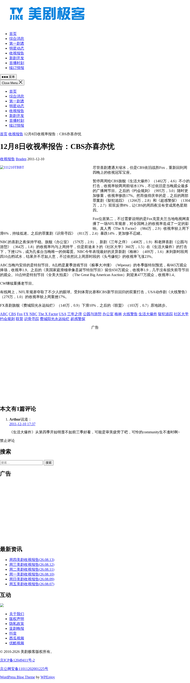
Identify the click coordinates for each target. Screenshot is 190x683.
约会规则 (7, 319)
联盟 (19, 319)
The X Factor (48, 314)
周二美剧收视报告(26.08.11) (31, 569)
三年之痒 (74, 314)
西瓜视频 (16, 638)
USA (62, 314)
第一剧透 (16, 101)
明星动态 (16, 106)
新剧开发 (16, 116)
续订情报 (16, 125)
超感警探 (77, 319)
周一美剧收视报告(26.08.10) (31, 574)
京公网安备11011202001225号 (24, 669)
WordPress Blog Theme (17, 677)
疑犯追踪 (165, 314)
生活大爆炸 (148, 314)
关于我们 (16, 614)
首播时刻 (16, 121)
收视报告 (16, 111)
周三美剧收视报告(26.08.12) (31, 565)
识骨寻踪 (31, 319)
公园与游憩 (92, 314)
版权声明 (16, 619)
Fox (20, 314)
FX (26, 314)
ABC (4, 314)
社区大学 (181, 314)
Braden (21, 159)
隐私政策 (16, 624)
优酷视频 (16, 643)
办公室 (108, 314)
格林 (118, 314)
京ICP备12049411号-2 (17, 660)
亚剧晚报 (16, 628)
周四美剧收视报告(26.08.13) (31, 560)
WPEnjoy (48, 677)
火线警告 (130, 314)
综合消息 (16, 96)
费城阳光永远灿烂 (55, 319)
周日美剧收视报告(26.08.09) (31, 579)
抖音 (13, 633)
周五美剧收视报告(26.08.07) (31, 584)
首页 (13, 91)
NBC (33, 314)
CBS (12, 314)
